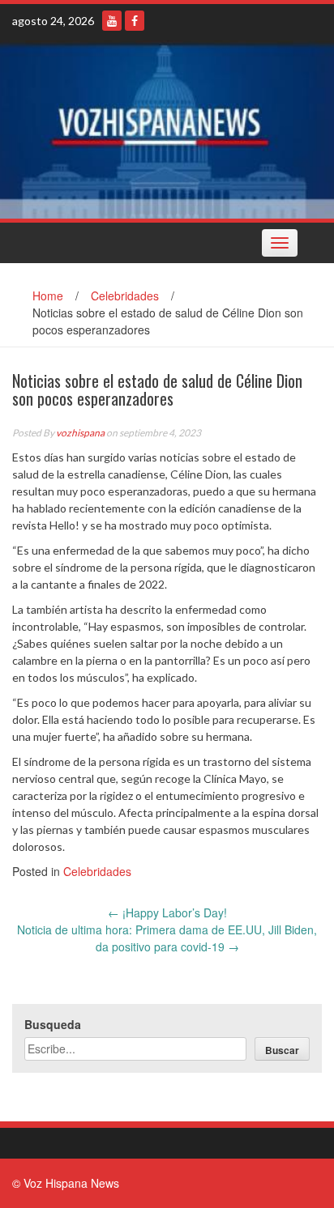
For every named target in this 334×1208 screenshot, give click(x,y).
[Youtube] (112, 21)
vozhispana (80, 433)
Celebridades (125, 295)
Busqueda (52, 1024)
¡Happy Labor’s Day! (167, 912)
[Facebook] (134, 21)
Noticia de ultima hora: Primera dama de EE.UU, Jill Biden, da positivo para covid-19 (167, 938)
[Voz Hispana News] (167, 129)
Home (47, 295)
